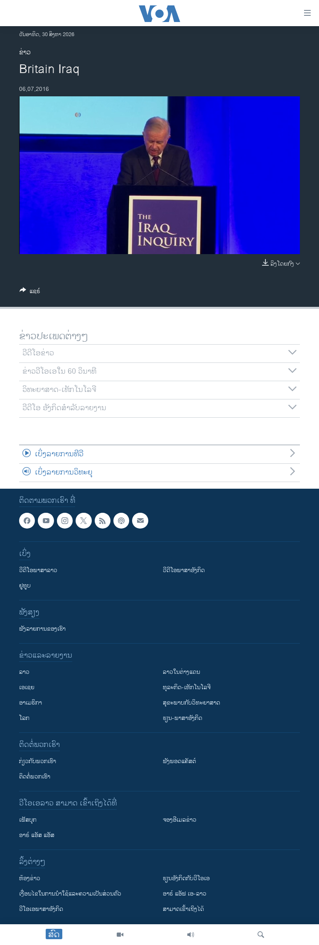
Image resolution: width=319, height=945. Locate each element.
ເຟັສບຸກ (28, 819)
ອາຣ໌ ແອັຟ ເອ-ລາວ (184, 893)
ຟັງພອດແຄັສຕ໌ (179, 761)
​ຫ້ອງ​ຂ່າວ (29, 878)
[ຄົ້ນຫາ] (260, 934)
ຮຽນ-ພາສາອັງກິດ (182, 718)
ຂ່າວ (25, 52)
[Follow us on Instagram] (65, 521)
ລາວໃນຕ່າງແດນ (181, 672)
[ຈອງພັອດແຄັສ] (140, 521)
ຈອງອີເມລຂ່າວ (179, 819)
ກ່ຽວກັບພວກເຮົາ (37, 761)
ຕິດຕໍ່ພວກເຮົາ (34, 776)
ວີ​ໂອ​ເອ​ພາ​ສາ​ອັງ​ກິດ (41, 909)
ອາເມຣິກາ (30, 702)
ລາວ (24, 672)
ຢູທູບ (25, 585)
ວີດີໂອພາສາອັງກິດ (184, 570)
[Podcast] (121, 521)
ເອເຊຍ (26, 687)
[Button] (30, 292)
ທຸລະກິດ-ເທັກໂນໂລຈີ (187, 687)
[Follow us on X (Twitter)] (83, 521)
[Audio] (190, 934)
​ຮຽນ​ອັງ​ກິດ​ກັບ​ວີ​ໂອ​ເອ (186, 878)
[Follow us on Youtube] (46, 521)
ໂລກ (24, 718)
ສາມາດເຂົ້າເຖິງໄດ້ (183, 909)
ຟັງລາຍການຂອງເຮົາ (42, 628)
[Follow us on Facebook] (27, 521)
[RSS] (102, 521)
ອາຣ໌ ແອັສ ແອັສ (36, 835)
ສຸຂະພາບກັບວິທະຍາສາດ (191, 702)
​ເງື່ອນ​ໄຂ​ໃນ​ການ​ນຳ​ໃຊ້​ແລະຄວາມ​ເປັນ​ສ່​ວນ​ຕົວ (70, 893)
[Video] (120, 934)
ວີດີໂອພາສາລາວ (38, 570)
